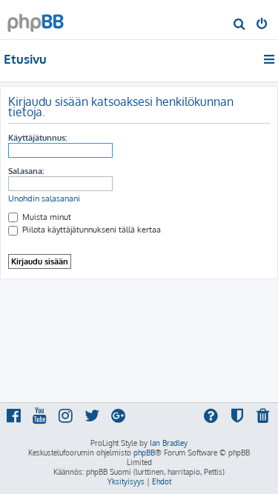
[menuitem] (240, 25)
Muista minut (45, 217)
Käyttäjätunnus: (37, 138)
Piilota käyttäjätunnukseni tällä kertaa (90, 229)
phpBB (144, 452)
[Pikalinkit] (270, 59)
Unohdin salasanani (44, 198)
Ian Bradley (169, 442)
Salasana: (26, 171)
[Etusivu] (35, 19)
